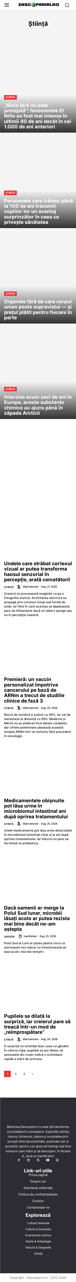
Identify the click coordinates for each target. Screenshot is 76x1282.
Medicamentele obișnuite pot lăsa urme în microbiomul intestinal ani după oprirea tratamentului (36, 809)
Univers (9, 936)
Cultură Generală (17, 32)
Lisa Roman (30, 936)
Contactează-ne (38, 1207)
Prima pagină (38, 1175)
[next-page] (32, 1074)
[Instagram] (28, 1160)
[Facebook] (19, 1160)
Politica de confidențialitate (38, 1194)
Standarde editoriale (38, 1188)
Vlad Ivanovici (30, 586)
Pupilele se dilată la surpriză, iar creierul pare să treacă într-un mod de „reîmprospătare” (37, 1024)
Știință (10, 97)
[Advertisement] (38, 469)
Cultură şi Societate (50, 32)
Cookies (38, 1201)
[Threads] (57, 1160)
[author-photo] (19, 587)
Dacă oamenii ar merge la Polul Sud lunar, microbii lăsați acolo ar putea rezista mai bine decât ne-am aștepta (37, 918)
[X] (38, 1160)
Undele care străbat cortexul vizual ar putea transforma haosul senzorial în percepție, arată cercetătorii (38, 572)
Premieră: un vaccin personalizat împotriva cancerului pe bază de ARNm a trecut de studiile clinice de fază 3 (34, 690)
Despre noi (38, 1181)
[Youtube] (47, 1160)
